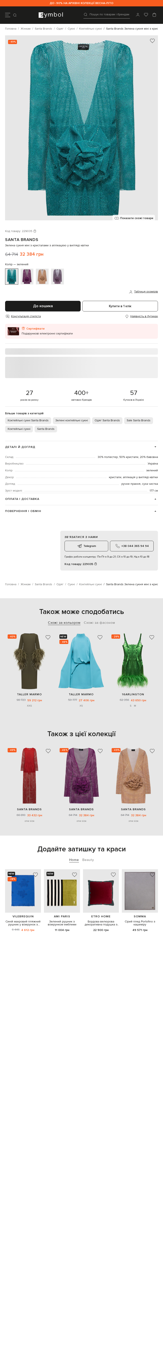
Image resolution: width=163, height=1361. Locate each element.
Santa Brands (21, 239)
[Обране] (146, 15)
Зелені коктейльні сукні (71, 420)
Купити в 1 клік (120, 306)
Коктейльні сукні (19, 429)
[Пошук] (15, 15)
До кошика (43, 306)
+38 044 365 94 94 (135, 546)
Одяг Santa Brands (107, 420)
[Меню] (7, 15)
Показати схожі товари (136, 218)
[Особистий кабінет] (137, 15)
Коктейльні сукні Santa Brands (28, 420)
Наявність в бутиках (144, 316)
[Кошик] (154, 15)
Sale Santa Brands (138, 420)
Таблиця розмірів (146, 292)
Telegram (89, 546)
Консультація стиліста (26, 316)
